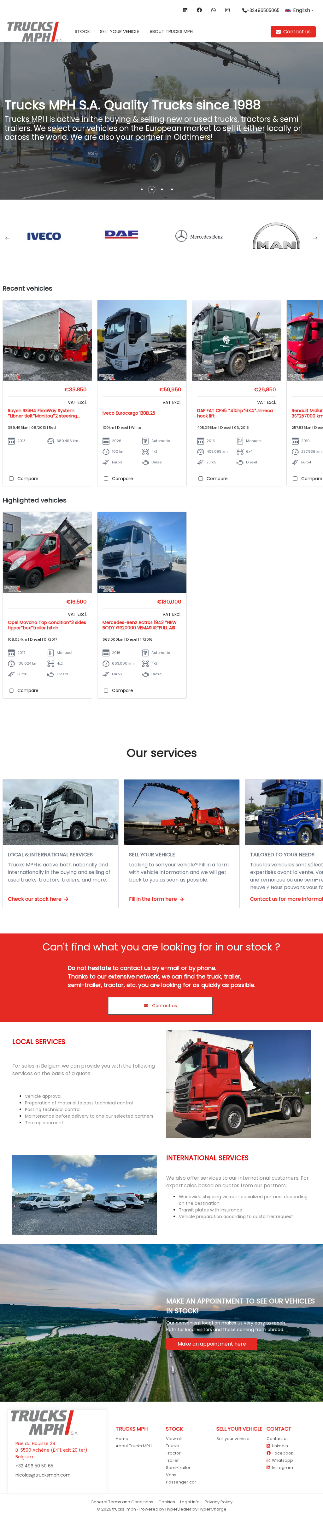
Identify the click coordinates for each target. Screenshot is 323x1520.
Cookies (166, 1502)
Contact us (297, 31)
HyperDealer (178, 1509)
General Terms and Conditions (122, 1502)
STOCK (82, 31)
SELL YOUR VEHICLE (119, 31)
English (301, 10)
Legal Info (190, 1502)
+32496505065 (263, 10)
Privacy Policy (218, 1502)
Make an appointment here (212, 1343)
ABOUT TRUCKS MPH (171, 31)
